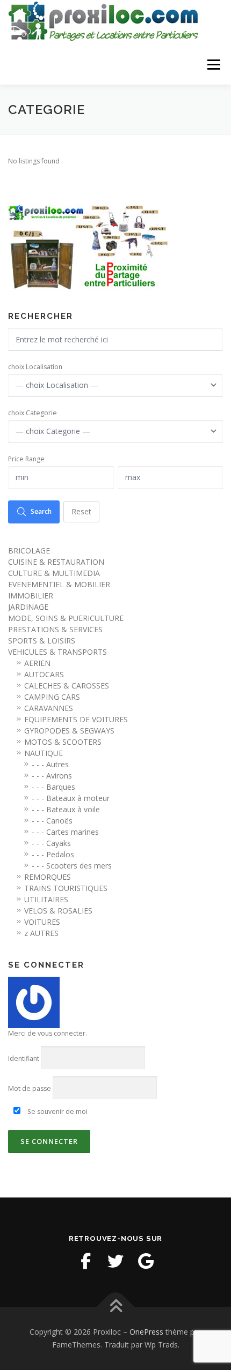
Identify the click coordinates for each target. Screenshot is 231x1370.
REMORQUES (47, 877)
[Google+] (146, 1261)
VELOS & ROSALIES (58, 910)
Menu (213, 64)
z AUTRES (41, 933)
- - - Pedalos (53, 854)
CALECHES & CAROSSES (66, 685)
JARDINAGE (28, 607)
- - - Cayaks (51, 843)
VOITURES (42, 922)
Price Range (26, 458)
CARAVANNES (48, 708)
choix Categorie (32, 412)
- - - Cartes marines (65, 832)
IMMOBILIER (30, 595)
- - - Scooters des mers (72, 865)
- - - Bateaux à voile (66, 809)
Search (41, 511)
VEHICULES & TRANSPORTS (57, 652)
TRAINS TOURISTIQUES (65, 888)
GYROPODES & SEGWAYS (69, 730)
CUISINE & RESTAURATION (56, 562)
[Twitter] (115, 1261)
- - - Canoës (52, 820)
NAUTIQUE (43, 753)
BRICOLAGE (29, 550)
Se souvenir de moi (57, 1111)
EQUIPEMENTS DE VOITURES (76, 719)
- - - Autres (50, 764)
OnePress (146, 1332)
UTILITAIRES (46, 899)
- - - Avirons (52, 775)
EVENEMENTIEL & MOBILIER (59, 584)
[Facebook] (85, 1261)
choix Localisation (35, 366)
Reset (81, 511)
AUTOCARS (44, 674)
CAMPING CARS (52, 697)
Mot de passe (29, 1088)
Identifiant (23, 1058)
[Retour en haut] (116, 1307)
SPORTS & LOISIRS (41, 640)
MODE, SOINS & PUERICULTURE (66, 618)
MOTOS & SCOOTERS (63, 742)
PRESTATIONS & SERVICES (55, 629)
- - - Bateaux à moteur (71, 798)
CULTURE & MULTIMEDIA (54, 573)
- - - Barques (53, 787)
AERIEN (37, 663)
